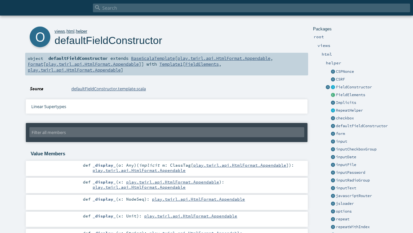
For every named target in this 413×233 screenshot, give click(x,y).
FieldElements (350, 95)
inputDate (346, 157)
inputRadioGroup (353, 180)
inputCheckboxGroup (356, 149)
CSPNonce (345, 71)
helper (81, 31)
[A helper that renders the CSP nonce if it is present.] (333, 71)
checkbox (345, 118)
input (341, 141)
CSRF (340, 79)
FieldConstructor (354, 87)
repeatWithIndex (353, 227)
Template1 (171, 64)
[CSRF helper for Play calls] (333, 79)
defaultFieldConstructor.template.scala (108, 89)
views (60, 31)
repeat (342, 219)
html (70, 31)
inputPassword (350, 172)
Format (35, 64)
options (344, 211)
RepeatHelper (349, 110)
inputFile (346, 164)
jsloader (345, 203)
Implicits (346, 102)
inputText (346, 188)
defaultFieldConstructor (362, 126)
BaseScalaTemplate (153, 58)
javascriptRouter (354, 196)
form (340, 133)
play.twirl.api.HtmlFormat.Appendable (223, 58)
